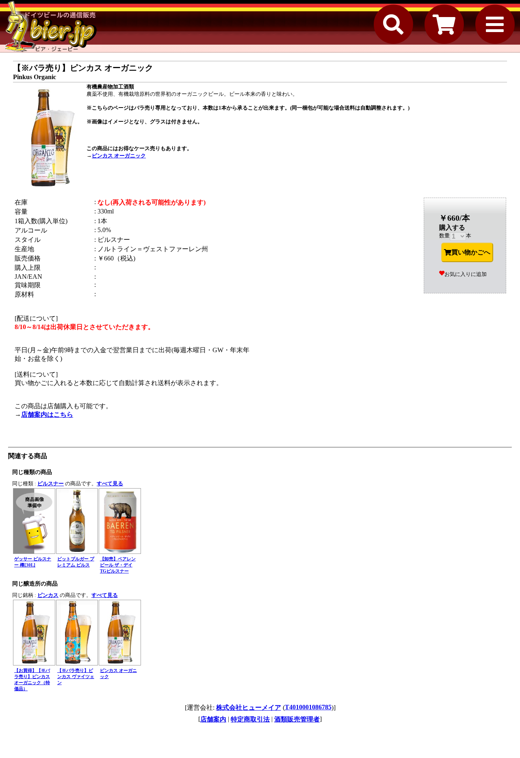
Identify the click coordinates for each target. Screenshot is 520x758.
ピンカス (47, 595)
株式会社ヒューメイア (248, 707)
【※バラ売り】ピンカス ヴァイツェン (75, 676)
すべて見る (110, 483)
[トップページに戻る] (51, 26)
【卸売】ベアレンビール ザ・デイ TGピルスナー (118, 564)
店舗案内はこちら (47, 414)
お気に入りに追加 (465, 274)
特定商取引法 (250, 719)
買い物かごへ (470, 252)
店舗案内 (213, 719)
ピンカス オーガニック (119, 156)
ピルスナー (50, 483)
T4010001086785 (308, 707)
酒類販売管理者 (297, 719)
